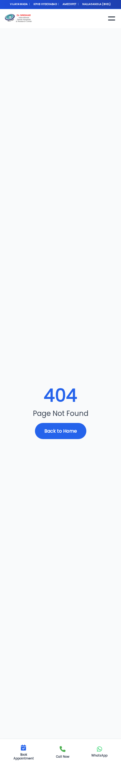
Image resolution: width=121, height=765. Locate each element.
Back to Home (60, 431)
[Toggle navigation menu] (111, 18)
